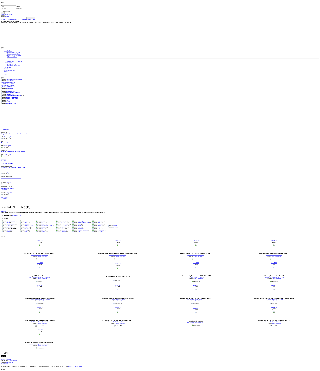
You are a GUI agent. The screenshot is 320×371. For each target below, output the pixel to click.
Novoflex (64, 221)
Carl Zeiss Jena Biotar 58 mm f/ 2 (117, 278)
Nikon (43, 231)
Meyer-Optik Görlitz (46, 225)
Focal (26, 221)
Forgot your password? (7, 14)
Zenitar (115, 225)
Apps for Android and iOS (8, 86)
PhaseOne (64, 230)
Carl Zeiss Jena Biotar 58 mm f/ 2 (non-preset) (39, 277)
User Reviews (7, 67)
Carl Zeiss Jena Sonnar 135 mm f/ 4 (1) (39, 321)
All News (3, 160)
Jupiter (26, 227)
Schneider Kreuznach (83, 222)
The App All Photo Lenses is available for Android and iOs (14, 134)
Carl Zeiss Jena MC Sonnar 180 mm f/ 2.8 (117, 321)
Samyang (80, 221)
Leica (42, 222)
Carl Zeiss (9, 227)
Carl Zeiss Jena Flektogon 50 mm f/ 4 (196, 255)
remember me (6, 11)
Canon (8, 225)
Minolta (43, 227)
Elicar (8, 231)
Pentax (63, 228)
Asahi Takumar (11, 224)
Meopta (43, 224)
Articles (6, 71)
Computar (9, 230)
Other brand (65, 224)
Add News (3, 159)
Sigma (79, 224)
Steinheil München (83, 230)
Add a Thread (4, 197)
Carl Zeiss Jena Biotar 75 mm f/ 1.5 (196, 277)
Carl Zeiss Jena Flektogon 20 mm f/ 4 (39, 255)
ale (7, 172)
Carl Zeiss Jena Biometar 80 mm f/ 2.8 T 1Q (274, 277)
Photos (6, 68)
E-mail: (18, 6)
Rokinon (64, 231)
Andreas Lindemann (42, 256)
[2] (3, 189)
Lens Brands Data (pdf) (13, 65)
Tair (79, 231)
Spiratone (80, 228)
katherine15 (9, 182)
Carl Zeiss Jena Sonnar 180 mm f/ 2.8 (195, 322)
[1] (1, 189)
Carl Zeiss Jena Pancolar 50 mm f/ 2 (274, 255)
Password (19, 8)
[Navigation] (1, 48)
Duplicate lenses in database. (7, 188)
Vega (99, 227)
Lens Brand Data (16, 215)
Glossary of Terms (12, 57)
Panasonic (64, 225)
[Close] (1, 5)
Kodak (26, 231)
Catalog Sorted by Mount (14, 55)
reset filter (3, 211)
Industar (27, 224)
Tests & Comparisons (9, 70)
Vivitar (99, 228)
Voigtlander (101, 230)
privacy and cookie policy (75, 366)
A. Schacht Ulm (11, 221)
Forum (6, 74)
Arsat (8, 222)
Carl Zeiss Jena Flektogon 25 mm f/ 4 (117, 255)
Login (2, 16)
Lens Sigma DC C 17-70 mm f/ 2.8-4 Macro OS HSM (13, 167)
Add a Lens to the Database (14, 61)
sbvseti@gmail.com (6, 359)
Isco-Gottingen (29, 225)
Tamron (100, 221)
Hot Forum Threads (7, 163)
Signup (7, 16)
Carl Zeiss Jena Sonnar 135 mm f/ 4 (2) (274, 299)
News (5, 73)
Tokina (99, 225)
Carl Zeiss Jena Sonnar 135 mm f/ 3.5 (196, 299)
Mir (42, 228)
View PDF (40, 240)
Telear (99, 222)
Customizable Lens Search (14, 52)
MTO (42, 230)
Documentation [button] (8, 62)
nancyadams (9, 192)
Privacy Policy (4, 363)
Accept (3, 369)
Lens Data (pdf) (11, 64)
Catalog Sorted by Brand (13, 54)
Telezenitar (100, 224)
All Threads (4, 198)
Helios (26, 222)
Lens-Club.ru (9, 362)
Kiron (26, 230)
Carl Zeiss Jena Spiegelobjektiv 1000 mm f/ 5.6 (39, 344)
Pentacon (64, 227)
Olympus (64, 222)
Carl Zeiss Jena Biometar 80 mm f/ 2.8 (117, 299)
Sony (79, 227)
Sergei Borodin (7, 136)
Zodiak (115, 227)
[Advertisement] (51, 35)
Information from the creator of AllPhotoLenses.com (13, 151)
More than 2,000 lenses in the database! (10, 142)
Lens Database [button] (8, 51)
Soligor (80, 225)
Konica (43, 221)
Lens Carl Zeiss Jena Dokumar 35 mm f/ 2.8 (11, 178)
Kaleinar (27, 228)
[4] (6, 189)
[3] (4, 189)
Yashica (100, 231)
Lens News (6, 129)
